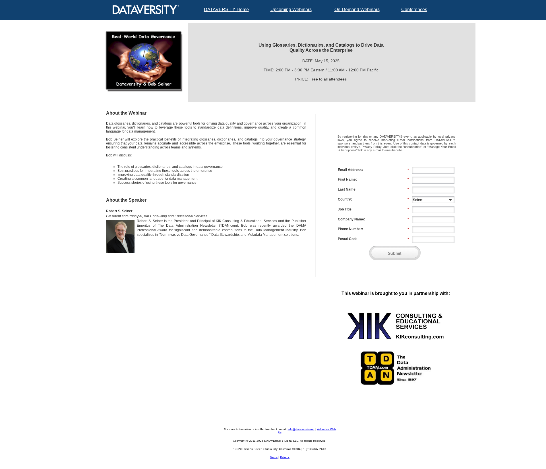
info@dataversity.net (301, 429)
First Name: (373, 179)
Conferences (414, 9)
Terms (274, 457)
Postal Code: (373, 239)
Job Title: (373, 209)
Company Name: (373, 219)
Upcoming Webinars (291, 9)
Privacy (284, 457)
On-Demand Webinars (357, 9)
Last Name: (373, 189)
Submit (395, 253)
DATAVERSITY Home (226, 9)
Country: (373, 199)
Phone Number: (373, 229)
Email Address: (373, 170)
